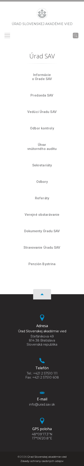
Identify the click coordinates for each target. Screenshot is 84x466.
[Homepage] (42, 15)
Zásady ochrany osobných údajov (42, 461)
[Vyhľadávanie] (75, 35)
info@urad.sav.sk (42, 404)
